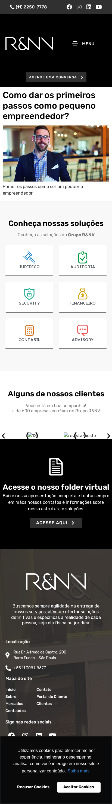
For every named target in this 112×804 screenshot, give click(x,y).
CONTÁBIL (29, 340)
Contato (43, 689)
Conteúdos (15, 710)
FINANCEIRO (83, 303)
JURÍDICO (29, 267)
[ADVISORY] (82, 330)
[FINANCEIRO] (82, 294)
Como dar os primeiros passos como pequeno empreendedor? (49, 105)
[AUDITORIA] (82, 257)
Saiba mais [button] (78, 771)
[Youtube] (98, 7)
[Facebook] (69, 7)
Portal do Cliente (51, 696)
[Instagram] (79, 7)
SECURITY (29, 303)
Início (10, 689)
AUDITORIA (82, 267)
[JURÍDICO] (29, 257)
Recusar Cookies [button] (33, 787)
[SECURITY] (29, 294)
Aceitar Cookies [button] (78, 787)
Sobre (10, 696)
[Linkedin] (89, 7)
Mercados (14, 703)
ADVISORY (83, 340)
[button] (56, 77)
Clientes (44, 703)
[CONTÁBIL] (29, 330)
